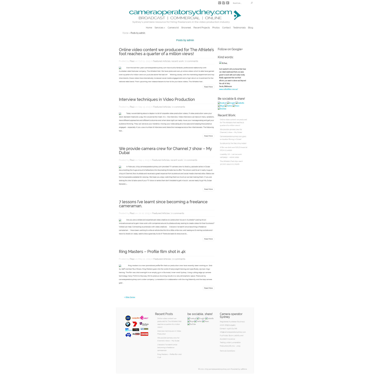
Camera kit (173, 27)
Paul (132, 61)
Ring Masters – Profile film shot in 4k (152, 251)
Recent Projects (202, 27)
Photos (216, 27)
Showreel (186, 27)
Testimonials (239, 27)
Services (160, 27)
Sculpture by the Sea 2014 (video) (233, 143)
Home (149, 27)
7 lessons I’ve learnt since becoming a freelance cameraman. (163, 203)
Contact (226, 27)
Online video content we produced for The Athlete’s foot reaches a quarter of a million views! (166, 51)
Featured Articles (161, 61)
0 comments (191, 61)
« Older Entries (129, 297)
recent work (177, 61)
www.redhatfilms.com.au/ (228, 89)
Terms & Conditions (227, 351)
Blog (250, 27)
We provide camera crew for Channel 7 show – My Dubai (165, 150)
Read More (208, 87)
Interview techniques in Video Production (157, 99)
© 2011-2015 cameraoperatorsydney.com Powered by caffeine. (222, 369)
